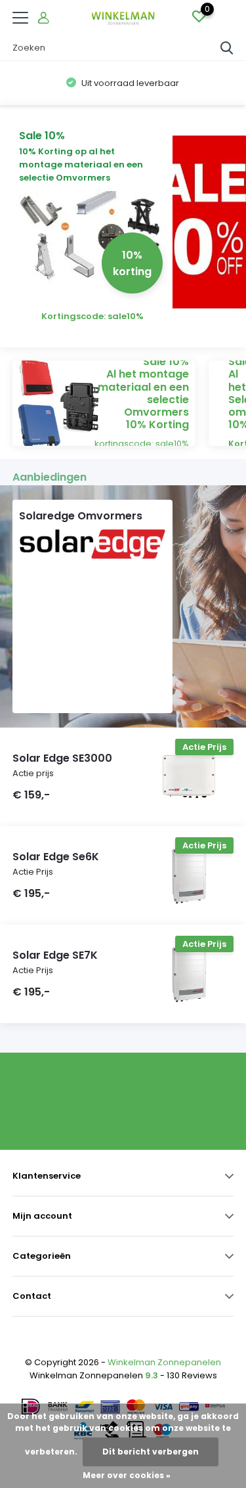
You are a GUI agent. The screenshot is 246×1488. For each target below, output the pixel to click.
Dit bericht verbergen (150, 1451)
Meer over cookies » (127, 1475)
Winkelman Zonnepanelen (164, 1362)
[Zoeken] (227, 48)
